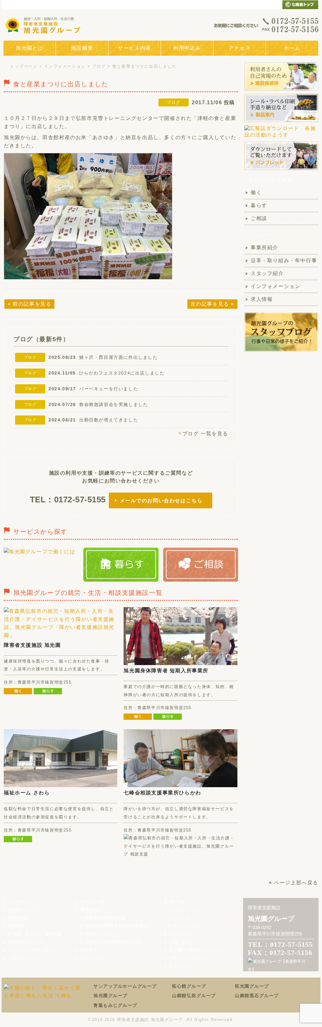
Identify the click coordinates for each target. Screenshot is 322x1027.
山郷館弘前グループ (194, 995)
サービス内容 (134, 48)
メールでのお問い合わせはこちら (161, 500)
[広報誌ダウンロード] (281, 138)
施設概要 (82, 48)
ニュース (182, 918)
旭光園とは (29, 48)
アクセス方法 (181, 934)
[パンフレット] (281, 169)
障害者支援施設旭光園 (105, 918)
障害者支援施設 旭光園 (32, 645)
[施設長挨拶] (281, 90)
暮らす (259, 205)
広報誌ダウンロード (26, 958)
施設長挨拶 (18, 918)
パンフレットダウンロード (32, 950)
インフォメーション (64, 66)
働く (256, 192)
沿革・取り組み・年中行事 (284, 260)
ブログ (99, 66)
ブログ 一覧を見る (205, 433)
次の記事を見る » (212, 304)
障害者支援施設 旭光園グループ (150, 1019)
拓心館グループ (189, 986)
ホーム (292, 48)
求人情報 (262, 299)
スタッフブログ (188, 925)
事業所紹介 (264, 247)
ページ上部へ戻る (296, 882)
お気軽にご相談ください (266, 25)
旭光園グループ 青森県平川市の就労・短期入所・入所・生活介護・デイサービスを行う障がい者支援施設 (44, 25)
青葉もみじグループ (115, 1005)
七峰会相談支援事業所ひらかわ (162, 792)
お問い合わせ (181, 942)
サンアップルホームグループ (125, 986)
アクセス (240, 48)
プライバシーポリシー (189, 958)
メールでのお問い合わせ (264, 4)
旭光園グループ (110, 995)
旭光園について (22, 909)
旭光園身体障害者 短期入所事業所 (166, 670)
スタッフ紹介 (267, 273)
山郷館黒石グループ (257, 995)
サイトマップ (181, 966)
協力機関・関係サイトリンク (195, 950)
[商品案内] (281, 121)
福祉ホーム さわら (27, 792)
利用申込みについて (26, 942)
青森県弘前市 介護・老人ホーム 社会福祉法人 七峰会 (300, 4)
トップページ (24, 66)
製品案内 (88, 950)
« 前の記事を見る (29, 304)
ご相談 (259, 218)
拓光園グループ (252, 986)
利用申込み (187, 48)
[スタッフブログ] (281, 351)
